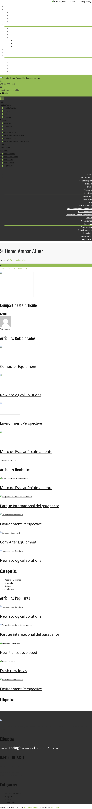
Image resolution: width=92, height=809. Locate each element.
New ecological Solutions (20, 394)
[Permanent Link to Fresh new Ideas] (7, 661)
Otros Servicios (85, 37)
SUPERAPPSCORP (30, 807)
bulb (1, 709)
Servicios (88, 25)
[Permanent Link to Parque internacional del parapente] (16, 496)
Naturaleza (42, 708)
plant (56, 709)
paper (53, 709)
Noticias (7, 586)
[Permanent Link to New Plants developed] (10, 643)
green (28, 709)
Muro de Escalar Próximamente (26, 451)
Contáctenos (86, 52)
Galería (89, 49)
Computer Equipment (18, 366)
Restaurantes (86, 9)
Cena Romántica (85, 43)
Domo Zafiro (86, 68)
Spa (90, 34)
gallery (24, 709)
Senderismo (9, 589)
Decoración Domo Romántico (79, 40)
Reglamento (87, 71)
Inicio (90, 6)
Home (2, 260)
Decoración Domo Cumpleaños (79, 46)
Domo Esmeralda (85, 62)
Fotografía (8, 583)
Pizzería (88, 15)
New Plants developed (18, 652)
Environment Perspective (21, 423)
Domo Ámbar (86, 59)
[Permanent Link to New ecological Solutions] (10, 385)
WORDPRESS (55, 807)
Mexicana (88, 21)
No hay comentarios (21, 268)
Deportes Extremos (12, 580)
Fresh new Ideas (13, 670)
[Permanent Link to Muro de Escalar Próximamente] (10, 442)
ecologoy (5, 709)
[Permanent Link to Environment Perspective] (10, 414)
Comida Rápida (86, 12)
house (32, 709)
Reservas (88, 55)
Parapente (87, 31)
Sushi (89, 18)
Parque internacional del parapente (29, 505)
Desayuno (87, 28)
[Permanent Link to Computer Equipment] (10, 357)
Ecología (15, 708)
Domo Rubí (87, 65)
